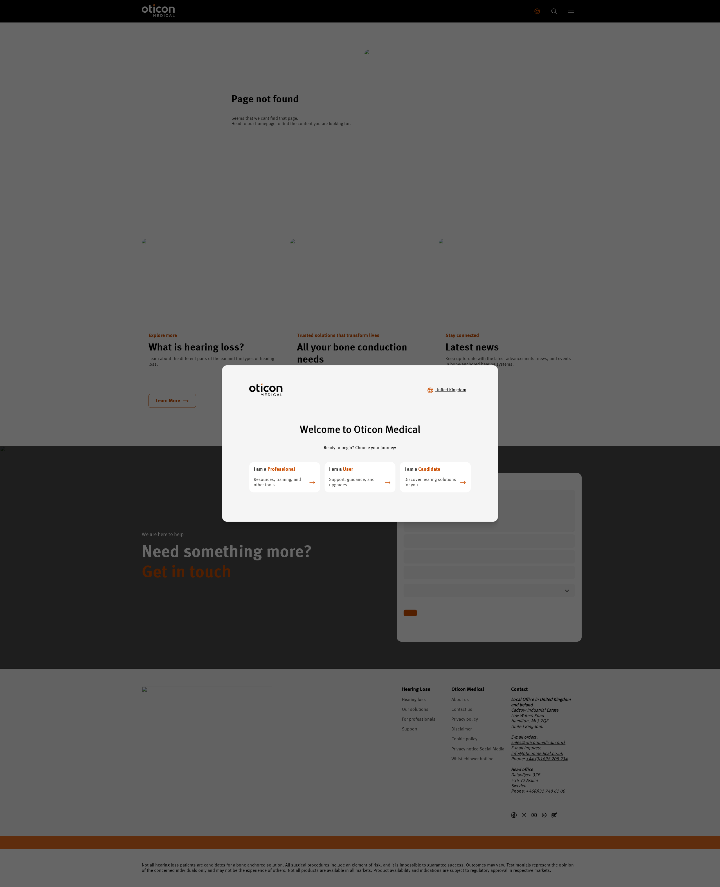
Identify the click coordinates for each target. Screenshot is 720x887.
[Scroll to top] (698, 858)
